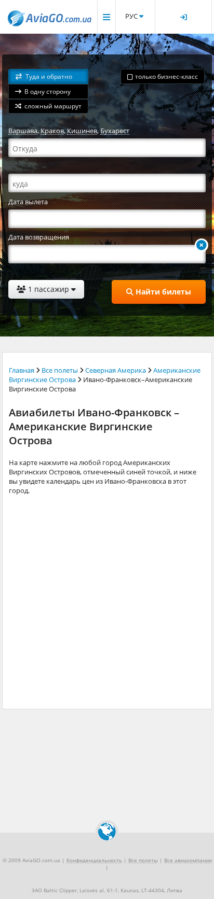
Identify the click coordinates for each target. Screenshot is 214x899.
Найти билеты (162, 292)
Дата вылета (28, 201)
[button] (48, 76)
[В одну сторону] (201, 245)
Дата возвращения (38, 237)
